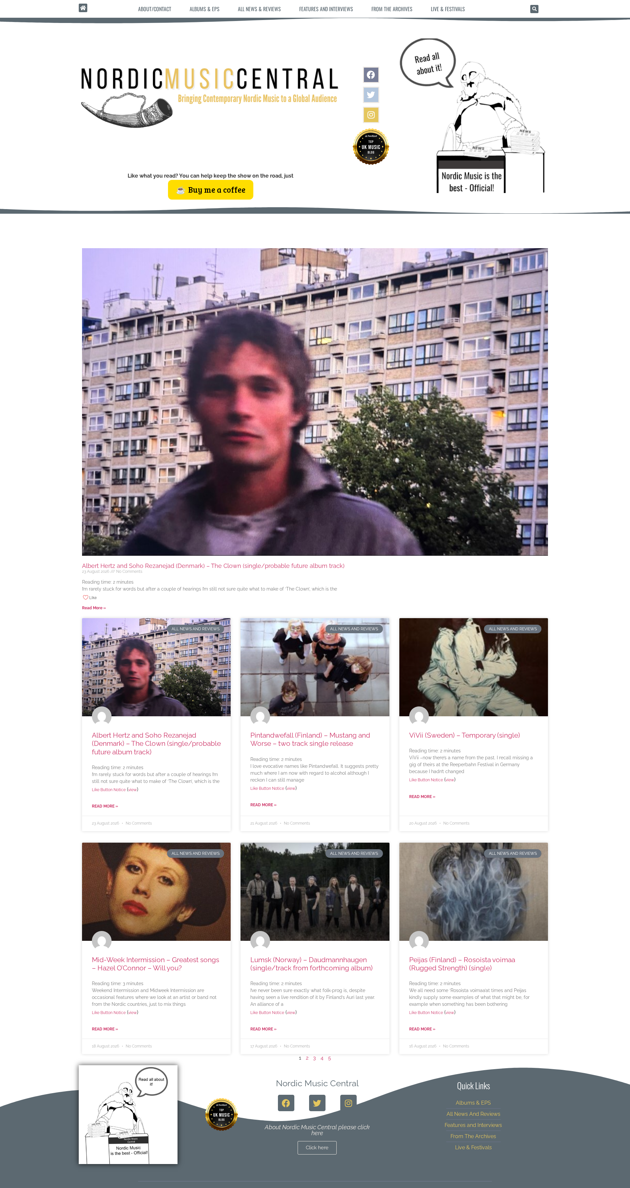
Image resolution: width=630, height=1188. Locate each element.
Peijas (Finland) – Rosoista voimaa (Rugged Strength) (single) (462, 964)
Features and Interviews (326, 9)
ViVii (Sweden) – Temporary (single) (464, 735)
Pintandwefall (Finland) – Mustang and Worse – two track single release (310, 739)
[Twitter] (371, 95)
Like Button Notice (109, 790)
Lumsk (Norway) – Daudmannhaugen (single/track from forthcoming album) (311, 964)
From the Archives (391, 9)
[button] (534, 9)
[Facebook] (371, 75)
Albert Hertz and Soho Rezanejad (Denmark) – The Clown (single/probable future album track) (213, 565)
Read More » (94, 608)
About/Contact (154, 9)
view (132, 790)
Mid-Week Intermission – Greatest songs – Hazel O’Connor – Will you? (155, 964)
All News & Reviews (259, 9)
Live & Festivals (448, 9)
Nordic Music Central (317, 1083)
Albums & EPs (205, 9)
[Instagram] (371, 115)
